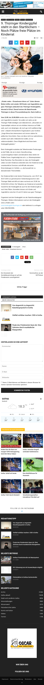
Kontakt (40, 679)
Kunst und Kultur (7, 610)
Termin (22, 19)
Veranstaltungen (6, 601)
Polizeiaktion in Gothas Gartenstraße (25, 577)
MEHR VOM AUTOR (8, 300)
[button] (41, 11)
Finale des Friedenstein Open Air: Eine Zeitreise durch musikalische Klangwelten (26, 327)
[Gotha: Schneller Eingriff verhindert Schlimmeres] (33, 441)
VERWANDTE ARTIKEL (9, 297)
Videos (3, 614)
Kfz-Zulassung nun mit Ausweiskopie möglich (27, 567)
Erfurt (24, 246)
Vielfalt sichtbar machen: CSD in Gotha (27, 315)
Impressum (5, 679)
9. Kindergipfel (16, 246)
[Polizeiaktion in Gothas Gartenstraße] (6, 579)
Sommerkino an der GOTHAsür (36, 274)
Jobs (35, 679)
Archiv (3, 592)
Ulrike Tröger (22, 287)
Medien (17, 19)
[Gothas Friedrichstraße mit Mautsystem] (6, 560)
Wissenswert (29, 19)
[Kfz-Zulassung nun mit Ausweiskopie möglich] (6, 570)
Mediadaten (28, 679)
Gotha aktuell (10, 19)
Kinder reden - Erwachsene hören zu (11, 249)
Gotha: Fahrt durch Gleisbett (10, 495)
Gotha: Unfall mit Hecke (8, 473)
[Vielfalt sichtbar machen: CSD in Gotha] (6, 317)
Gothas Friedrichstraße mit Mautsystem (26, 557)
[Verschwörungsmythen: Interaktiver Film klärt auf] (33, 486)
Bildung (3, 19)
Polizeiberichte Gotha (8, 607)
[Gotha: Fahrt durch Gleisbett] (11, 486)
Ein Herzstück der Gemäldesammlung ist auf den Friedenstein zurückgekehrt (11, 275)
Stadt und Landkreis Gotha (10, 598)
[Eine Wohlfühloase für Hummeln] (33, 465)
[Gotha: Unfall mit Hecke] (11, 465)
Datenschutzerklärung (16, 679)
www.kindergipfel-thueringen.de (11, 205)
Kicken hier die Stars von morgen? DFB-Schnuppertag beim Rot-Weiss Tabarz (10, 452)
